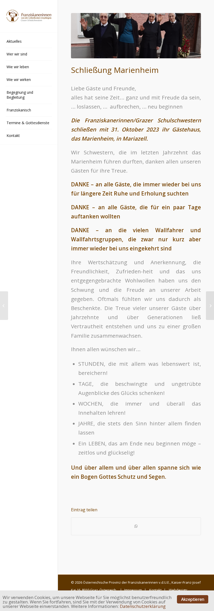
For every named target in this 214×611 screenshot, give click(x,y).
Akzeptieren (192, 599)
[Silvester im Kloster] (210, 305)
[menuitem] (29, 41)
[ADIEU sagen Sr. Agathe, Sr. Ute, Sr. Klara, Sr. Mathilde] (136, 35)
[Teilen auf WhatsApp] (136, 526)
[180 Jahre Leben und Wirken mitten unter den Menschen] (4, 305)
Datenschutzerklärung (143, 606)
